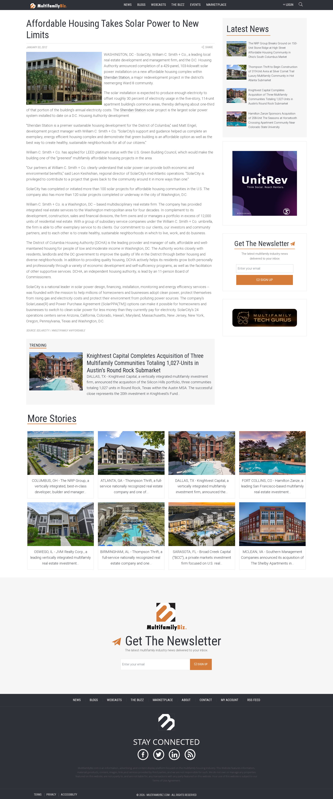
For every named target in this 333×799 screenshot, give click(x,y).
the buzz (177, 5)
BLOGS (94, 700)
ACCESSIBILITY (69, 794)
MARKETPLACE (163, 700)
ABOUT (186, 700)
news (128, 5)
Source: (55, 330)
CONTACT (206, 700)
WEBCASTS (114, 700)
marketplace (216, 5)
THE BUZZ (137, 700)
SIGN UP (202, 664)
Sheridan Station (117, 77)
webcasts (158, 5)
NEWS (77, 700)
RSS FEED (253, 700)
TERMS (38, 794)
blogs (141, 5)
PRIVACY (51, 794)
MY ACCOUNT (229, 700)
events (195, 5)
